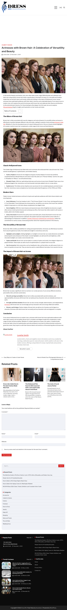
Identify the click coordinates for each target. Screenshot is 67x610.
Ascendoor (39, 608)
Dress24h (24, 608)
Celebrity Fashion (7, 45)
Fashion (5, 501)
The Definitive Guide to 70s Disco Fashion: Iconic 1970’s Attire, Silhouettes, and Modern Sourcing (27, 475)
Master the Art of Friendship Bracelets (12, 478)
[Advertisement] (33, 27)
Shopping (5, 515)
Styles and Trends (7, 518)
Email (37, 433)
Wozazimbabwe (7, 107)
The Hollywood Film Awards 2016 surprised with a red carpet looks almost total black (32, 386)
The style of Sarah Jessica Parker (53, 385)
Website (4, 441)
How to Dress (6, 506)
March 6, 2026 (26, 575)
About (36, 564)
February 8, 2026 (27, 583)
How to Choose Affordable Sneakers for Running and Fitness (22, 572)
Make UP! (5, 512)
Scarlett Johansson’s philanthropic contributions (40, 218)
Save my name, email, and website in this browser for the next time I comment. (25, 449)
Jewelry (5, 509)
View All (29, 537)
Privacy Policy (38, 567)
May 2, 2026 (26, 568)
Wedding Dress (7, 523)
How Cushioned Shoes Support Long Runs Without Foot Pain (21, 581)
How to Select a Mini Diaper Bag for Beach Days (15, 480)
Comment (5, 412)
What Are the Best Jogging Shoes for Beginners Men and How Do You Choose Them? (22, 564)
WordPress (53, 608)
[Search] (64, 7)
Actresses (7, 304)
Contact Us (37, 570)
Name (4, 433)
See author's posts (25, 349)
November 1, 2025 (18, 546)
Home (36, 562)
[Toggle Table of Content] (19, 111)
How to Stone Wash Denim (10, 544)
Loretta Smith (6, 54)
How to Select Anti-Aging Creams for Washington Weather (18, 483)
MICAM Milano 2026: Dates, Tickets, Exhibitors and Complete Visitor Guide (22, 486)
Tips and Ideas (6, 521)
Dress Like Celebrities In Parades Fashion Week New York (10, 385)
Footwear (5, 503)
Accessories (6, 495)
